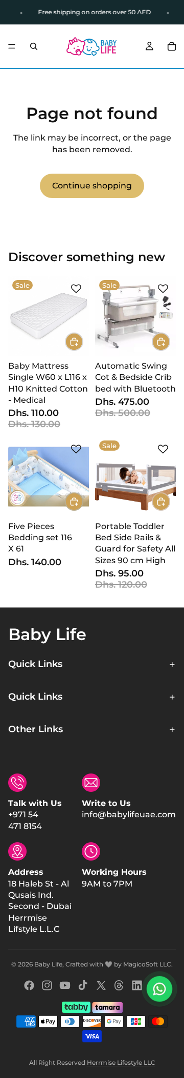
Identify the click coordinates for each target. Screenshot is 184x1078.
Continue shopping (92, 185)
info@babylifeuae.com (129, 814)
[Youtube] (65, 985)
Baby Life (48, 964)
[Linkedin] (137, 985)
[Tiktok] (83, 985)
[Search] (33, 46)
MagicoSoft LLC (147, 964)
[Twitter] (101, 985)
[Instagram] (47, 985)
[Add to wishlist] (76, 289)
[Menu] (12, 46)
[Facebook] (29, 985)
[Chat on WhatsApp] (159, 989)
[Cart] (171, 46)
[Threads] (119, 985)
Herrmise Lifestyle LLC (121, 1062)
